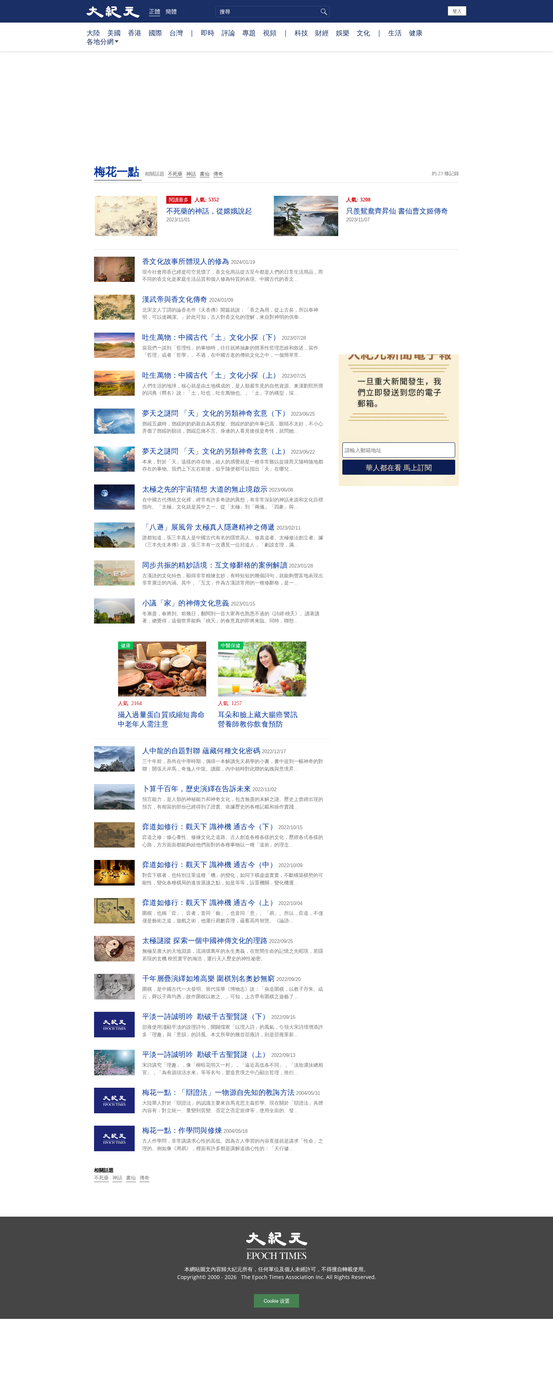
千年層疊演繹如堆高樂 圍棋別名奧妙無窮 (208, 978)
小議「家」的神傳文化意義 (185, 603)
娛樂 (342, 32)
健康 (415, 32)
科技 (301, 32)
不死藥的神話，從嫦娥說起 (209, 211)
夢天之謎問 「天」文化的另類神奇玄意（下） (215, 413)
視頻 (269, 32)
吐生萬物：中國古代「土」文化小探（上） (211, 375)
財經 (322, 32)
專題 (249, 32)
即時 (207, 32)
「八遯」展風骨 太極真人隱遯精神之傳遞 (208, 527)
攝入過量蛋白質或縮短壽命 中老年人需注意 (161, 719)
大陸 (93, 32)
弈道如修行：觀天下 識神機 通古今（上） (209, 903)
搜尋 (322, 11)
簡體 (171, 11)
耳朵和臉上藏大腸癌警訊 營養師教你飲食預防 (258, 719)
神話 (191, 174)
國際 (155, 32)
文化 (363, 32)
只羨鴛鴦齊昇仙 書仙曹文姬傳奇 (397, 211)
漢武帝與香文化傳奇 (175, 299)
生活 (395, 32)
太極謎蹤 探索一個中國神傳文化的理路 (204, 941)
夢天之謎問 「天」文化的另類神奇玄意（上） (215, 451)
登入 (457, 11)
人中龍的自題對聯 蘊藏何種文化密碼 (201, 751)
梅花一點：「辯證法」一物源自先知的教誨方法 (218, 1092)
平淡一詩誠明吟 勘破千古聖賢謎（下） (206, 1016)
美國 (114, 32)
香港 (134, 32)
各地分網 (100, 41)
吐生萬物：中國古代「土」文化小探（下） (211, 337)
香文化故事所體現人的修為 (185, 261)
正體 (154, 11)
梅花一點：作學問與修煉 (182, 1130)
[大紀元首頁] (113, 11)
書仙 (205, 174)
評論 (228, 32)
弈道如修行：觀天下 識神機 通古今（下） (209, 827)
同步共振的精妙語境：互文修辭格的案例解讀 (214, 565)
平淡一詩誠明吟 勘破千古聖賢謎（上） (206, 1054)
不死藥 (175, 174)
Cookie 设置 (277, 1300)
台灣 (176, 32)
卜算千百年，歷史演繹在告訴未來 (196, 789)
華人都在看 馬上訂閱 (399, 467)
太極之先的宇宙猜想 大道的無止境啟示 (204, 489)
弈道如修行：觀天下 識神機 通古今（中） (209, 865)
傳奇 (218, 174)
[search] (273, 11)
